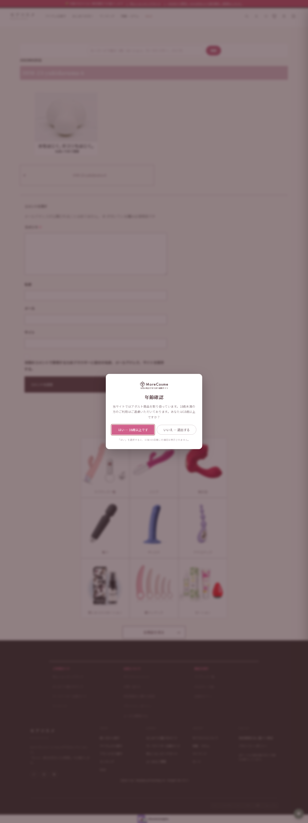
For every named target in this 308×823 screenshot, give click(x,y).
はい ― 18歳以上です (133, 430)
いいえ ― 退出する (176, 430)
